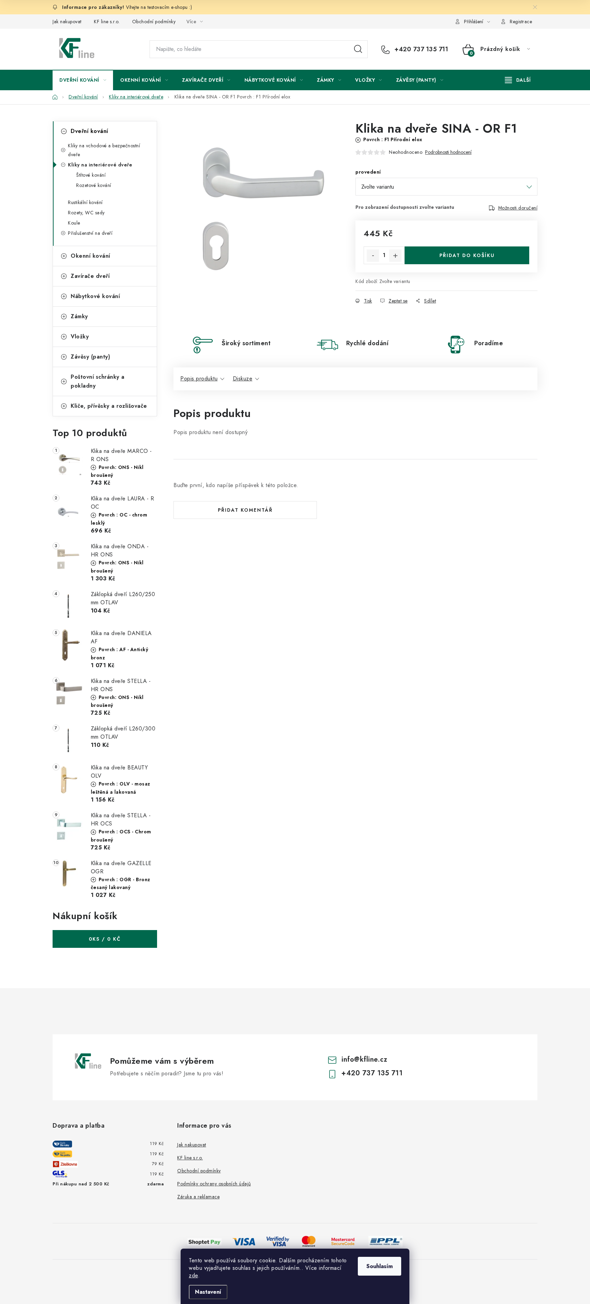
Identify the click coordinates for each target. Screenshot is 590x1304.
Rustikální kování (85, 202)
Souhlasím (379, 1266)
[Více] (517, 80)
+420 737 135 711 (420, 49)
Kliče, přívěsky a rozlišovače (109, 406)
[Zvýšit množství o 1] (395, 256)
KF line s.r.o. (107, 21)
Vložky (80, 336)
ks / (105, 939)
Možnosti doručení (518, 207)
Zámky (79, 316)
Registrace (521, 21)
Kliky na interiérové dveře (100, 164)
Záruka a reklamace (198, 1196)
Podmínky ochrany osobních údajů (214, 1183)
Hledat (358, 49)
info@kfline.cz (364, 1059)
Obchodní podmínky (154, 21)
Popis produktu (198, 378)
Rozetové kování (93, 185)
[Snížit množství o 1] (373, 256)
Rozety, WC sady (86, 212)
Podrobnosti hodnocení (448, 152)
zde (193, 1275)
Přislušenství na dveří (90, 233)
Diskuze (243, 378)
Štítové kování (91, 175)
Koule (74, 222)
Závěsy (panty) (90, 357)
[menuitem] (83, 80)
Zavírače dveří (90, 276)
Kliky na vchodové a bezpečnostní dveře (104, 150)
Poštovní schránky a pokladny (98, 381)
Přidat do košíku (467, 255)
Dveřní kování (89, 131)
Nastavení (208, 1292)
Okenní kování (90, 256)
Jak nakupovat (67, 21)
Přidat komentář (245, 510)
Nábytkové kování (95, 296)
